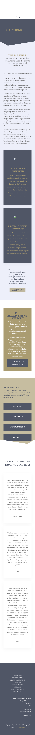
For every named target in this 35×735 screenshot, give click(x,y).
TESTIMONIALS (17, 685)
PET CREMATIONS (18, 678)
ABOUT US (17, 687)
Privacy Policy (27, 715)
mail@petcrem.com (26, 711)
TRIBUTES (17, 682)
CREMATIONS (17, 675)
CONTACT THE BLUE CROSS (17, 363)
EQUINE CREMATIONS (17, 680)
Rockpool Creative (20, 727)
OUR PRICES (17, 691)
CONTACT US (17, 290)
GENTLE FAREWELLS (17, 689)
